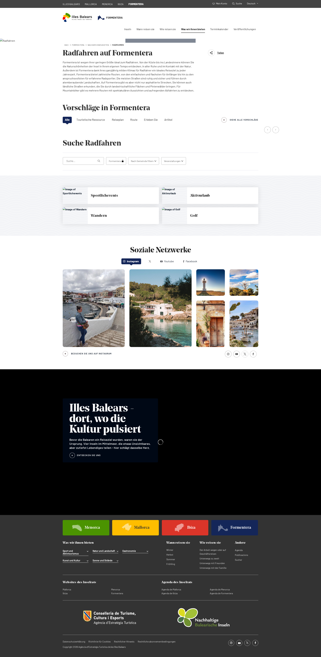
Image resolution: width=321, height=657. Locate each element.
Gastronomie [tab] (129, 551)
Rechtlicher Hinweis (124, 641)
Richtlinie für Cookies (99, 641)
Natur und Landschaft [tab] (104, 551)
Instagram (133, 261)
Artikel (168, 119)
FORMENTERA (136, 4)
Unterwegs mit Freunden (212, 563)
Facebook (191, 261)
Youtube (169, 261)
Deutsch (251, 3)
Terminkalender (219, 29)
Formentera (117, 593)
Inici (66, 45)
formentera (78, 45)
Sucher (238, 559)
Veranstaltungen (172, 161)
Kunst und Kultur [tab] (71, 560)
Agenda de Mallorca (171, 589)
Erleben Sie (151, 119)
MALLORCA (91, 4)
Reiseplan (118, 119)
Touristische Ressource (90, 119)
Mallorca (67, 589)
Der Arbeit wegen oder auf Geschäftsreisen (213, 551)
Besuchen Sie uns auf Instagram (91, 353)
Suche (239, 3)
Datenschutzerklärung (74, 641)
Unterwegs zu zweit (209, 558)
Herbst (169, 554)
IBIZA (121, 4)
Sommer (170, 559)
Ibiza (65, 593)
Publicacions (241, 555)
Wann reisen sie (145, 29)
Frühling (170, 564)
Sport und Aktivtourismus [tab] (71, 552)
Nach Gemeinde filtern (142, 161)
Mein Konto (221, 3)
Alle (67, 119)
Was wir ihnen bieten (193, 29)
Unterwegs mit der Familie (213, 567)
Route (133, 119)
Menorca (115, 589)
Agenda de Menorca (220, 589)
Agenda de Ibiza (170, 593)
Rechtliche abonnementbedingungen (157, 641)
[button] (268, 130)
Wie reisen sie (168, 29)
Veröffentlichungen (245, 29)
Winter (169, 549)
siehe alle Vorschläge (244, 119)
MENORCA (107, 4)
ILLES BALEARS (71, 4)
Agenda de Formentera (221, 593)
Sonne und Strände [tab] (103, 560)
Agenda (239, 550)
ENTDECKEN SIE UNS (89, 455)
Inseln (127, 29)
